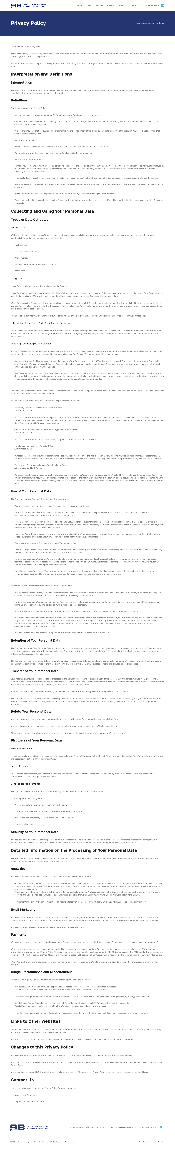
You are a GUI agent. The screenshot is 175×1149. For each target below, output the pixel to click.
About (89, 5)
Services (99, 5)
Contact (132, 5)
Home (79, 5)
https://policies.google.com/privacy (129, 902)
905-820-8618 (152, 5)
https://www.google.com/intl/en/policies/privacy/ (126, 996)
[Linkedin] (161, 1127)
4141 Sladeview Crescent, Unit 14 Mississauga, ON (133, 1127)
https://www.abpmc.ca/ (105, 193)
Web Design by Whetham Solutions (152, 1142)
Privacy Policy (70, 1142)
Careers (121, 5)
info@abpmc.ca (97, 1127)
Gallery (110, 5)
